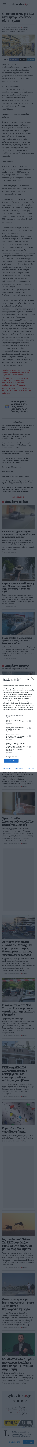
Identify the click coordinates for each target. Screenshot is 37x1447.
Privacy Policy (30, 768)
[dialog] (18, 723)
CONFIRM (11, 760)
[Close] (33, 679)
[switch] (29, 721)
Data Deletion (6, 768)
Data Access (18, 768)
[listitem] (18, 716)
